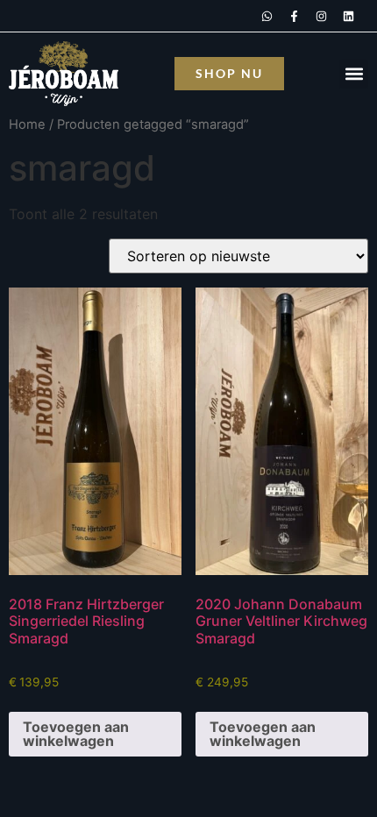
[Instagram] (320, 15)
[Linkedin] (348, 15)
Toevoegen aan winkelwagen (76, 734)
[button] (353, 74)
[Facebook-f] (293, 15)
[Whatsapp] (266, 15)
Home (27, 124)
